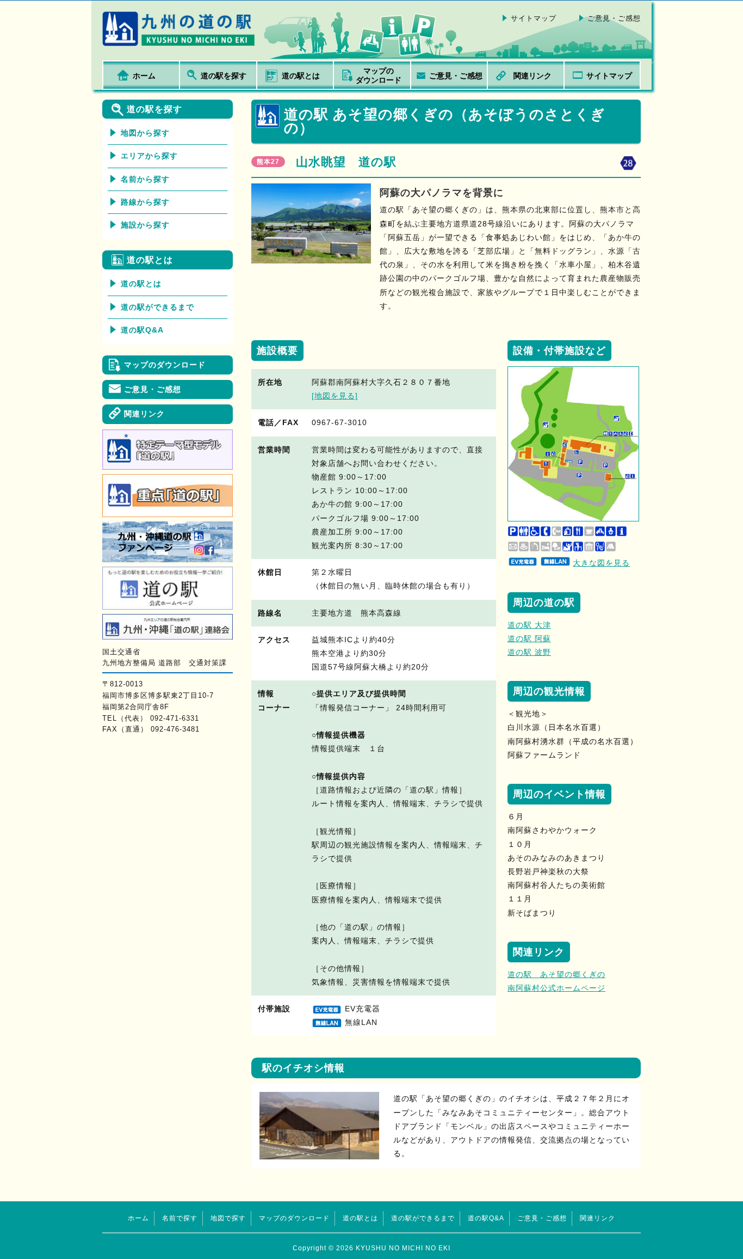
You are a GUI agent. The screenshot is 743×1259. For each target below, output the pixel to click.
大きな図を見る (601, 562)
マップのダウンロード (378, 75)
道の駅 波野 (529, 652)
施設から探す (145, 224)
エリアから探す (149, 155)
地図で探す (228, 1218)
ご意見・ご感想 (614, 18)
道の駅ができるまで (157, 307)
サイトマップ (533, 18)
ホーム (144, 76)
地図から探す (145, 132)
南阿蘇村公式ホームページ (556, 988)
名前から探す (145, 179)
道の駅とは (301, 76)
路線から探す (145, 202)
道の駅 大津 (529, 625)
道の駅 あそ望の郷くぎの (556, 974)
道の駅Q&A (142, 330)
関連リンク (532, 76)
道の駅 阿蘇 (529, 638)
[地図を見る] (335, 395)
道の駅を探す (223, 76)
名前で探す (179, 1218)
